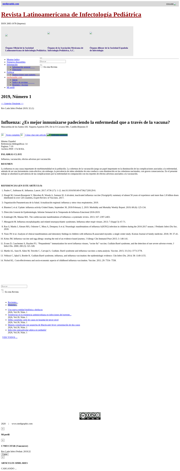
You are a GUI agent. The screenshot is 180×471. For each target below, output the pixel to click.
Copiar (4, 454)
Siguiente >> (17, 103)
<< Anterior (6, 103)
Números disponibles (16, 62)
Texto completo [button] (12, 135)
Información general (23, 67)
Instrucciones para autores (26, 75)
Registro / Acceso (20, 85)
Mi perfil (10, 87)
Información (12, 64)
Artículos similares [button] (59, 135)
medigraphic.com (14, 77)
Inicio (14, 80)
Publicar (10, 72)
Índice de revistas (23, 82)
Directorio (16, 69)
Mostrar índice (13, 59)
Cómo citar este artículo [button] (35, 135)
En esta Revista (50, 67)
